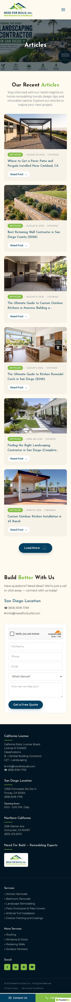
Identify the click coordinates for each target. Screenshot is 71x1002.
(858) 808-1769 (13, 796)
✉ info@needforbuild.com (22, 613)
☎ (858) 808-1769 (16, 608)
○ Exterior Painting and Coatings (23, 918)
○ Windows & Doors (16, 939)
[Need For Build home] (18, 10)
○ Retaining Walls (14, 944)
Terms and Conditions (32, 988)
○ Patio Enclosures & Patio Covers (24, 908)
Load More (35, 548)
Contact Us (20, 997)
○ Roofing (10, 934)
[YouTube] (32, 967)
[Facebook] (7, 967)
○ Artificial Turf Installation (19, 913)
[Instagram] (24, 967)
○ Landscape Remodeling (19, 903)
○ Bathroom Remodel (17, 898)
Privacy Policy (11, 988)
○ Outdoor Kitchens (16, 949)
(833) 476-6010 (13, 834)
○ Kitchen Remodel (15, 894)
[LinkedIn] (15, 967)
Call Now (55, 997)
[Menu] (63, 9)
